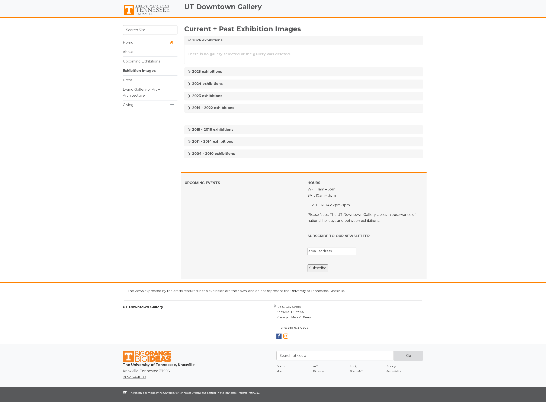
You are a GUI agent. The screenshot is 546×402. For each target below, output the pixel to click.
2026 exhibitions (206, 40)
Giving (128, 105)
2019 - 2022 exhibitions (212, 108)
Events (280, 366)
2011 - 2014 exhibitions (212, 141)
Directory (319, 371)
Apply (353, 366)
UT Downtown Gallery (223, 7)
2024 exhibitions (207, 84)
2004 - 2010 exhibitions (213, 154)
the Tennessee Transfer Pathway (239, 392)
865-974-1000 (134, 377)
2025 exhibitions (206, 72)
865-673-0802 (298, 327)
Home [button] (128, 42)
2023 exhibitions (206, 96)
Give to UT (356, 371)
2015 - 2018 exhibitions (212, 130)
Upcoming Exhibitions (141, 61)
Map (279, 371)
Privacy (391, 366)
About (128, 52)
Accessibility (393, 371)
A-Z (315, 366)
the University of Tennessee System (179, 392)
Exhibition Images (139, 70)
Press (127, 80)
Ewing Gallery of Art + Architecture (141, 92)
